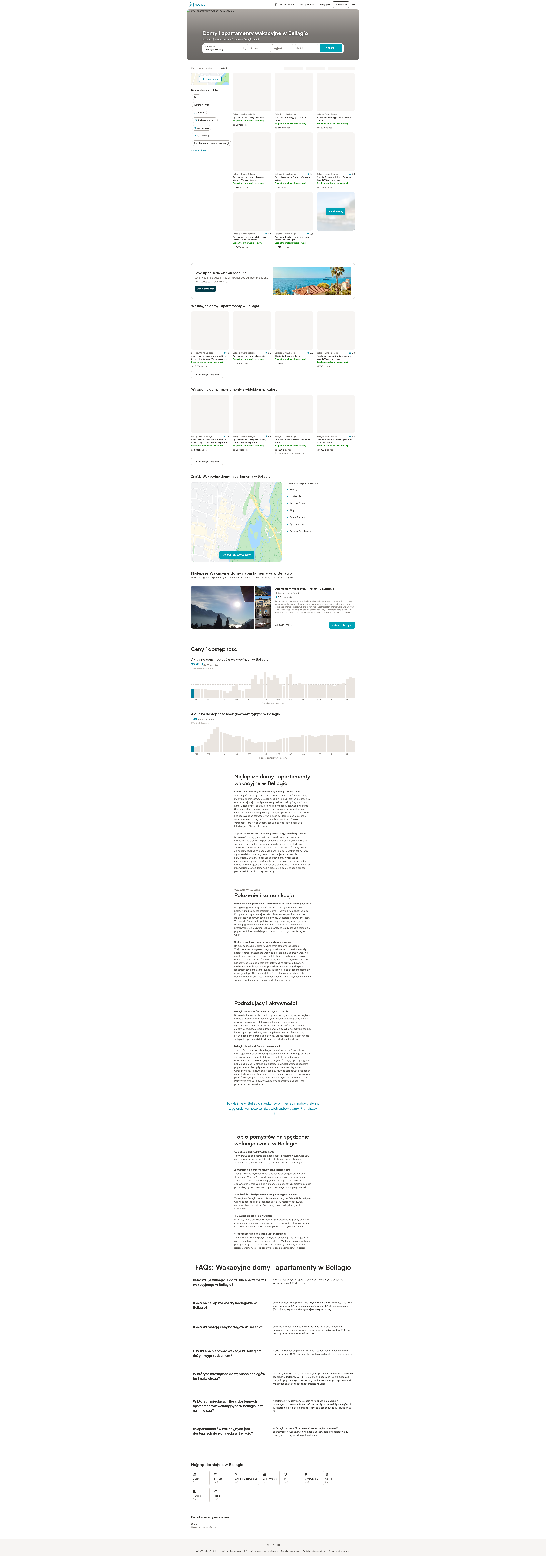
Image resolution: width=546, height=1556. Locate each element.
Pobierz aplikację (287, 4)
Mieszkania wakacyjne (201, 68)
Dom (196, 97)
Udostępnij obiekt (307, 4)
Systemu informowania (339, 1551)
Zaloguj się (325, 4)
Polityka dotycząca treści (314, 1551)
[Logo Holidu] (203, 4)
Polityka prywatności (290, 1551)
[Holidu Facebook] (278, 1544)
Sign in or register (205, 288)
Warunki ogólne (271, 1551)
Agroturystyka (201, 104)
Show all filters (199, 150)
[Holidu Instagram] (267, 1544)
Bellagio (224, 68)
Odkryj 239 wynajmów (236, 554)
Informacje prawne (252, 1551)
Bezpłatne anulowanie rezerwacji (211, 143)
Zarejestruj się (340, 4)
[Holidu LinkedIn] (273, 1544)
